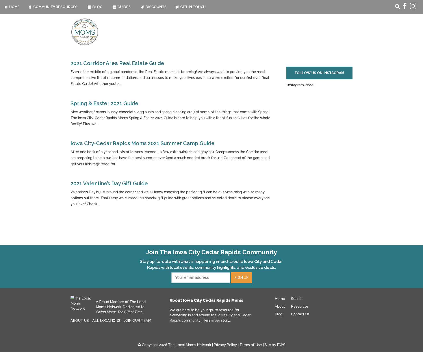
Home (14, 7)
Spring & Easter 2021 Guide (104, 103)
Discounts (156, 7)
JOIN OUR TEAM (137, 320)
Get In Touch (193, 7)
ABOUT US (79, 320)
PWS (281, 345)
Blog (97, 7)
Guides (124, 7)
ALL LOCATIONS (106, 320)
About (280, 306)
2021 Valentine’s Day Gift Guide (109, 183)
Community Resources (55, 7)
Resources (300, 306)
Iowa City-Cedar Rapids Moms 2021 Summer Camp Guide (142, 143)
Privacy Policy (225, 345)
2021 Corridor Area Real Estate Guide (117, 63)
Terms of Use (250, 345)
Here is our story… (216, 320)
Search (296, 299)
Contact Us (300, 314)
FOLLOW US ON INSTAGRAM (319, 73)
